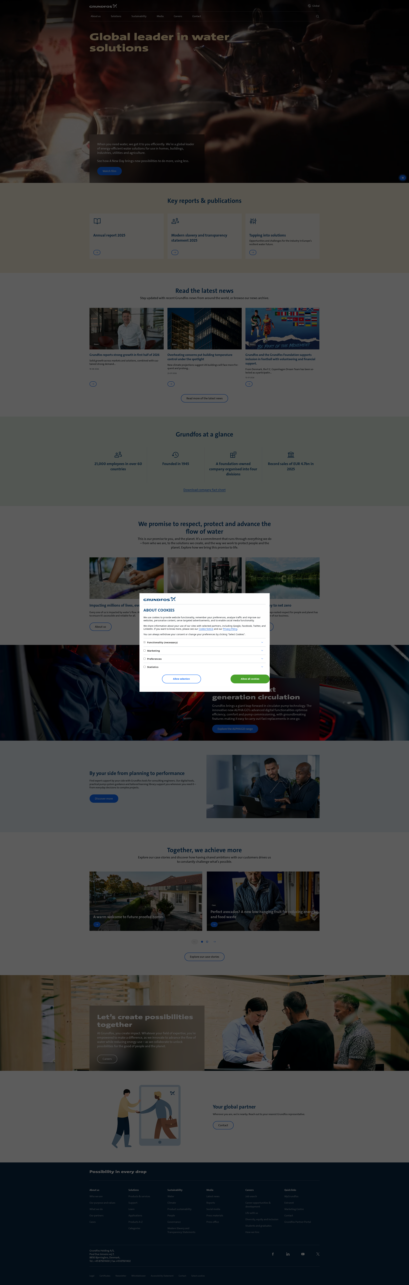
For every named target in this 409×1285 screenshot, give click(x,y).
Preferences (154, 658)
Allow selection (181, 678)
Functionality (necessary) (162, 642)
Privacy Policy (230, 628)
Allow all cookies (250, 678)
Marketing (153, 650)
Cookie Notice (206, 628)
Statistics (152, 667)
